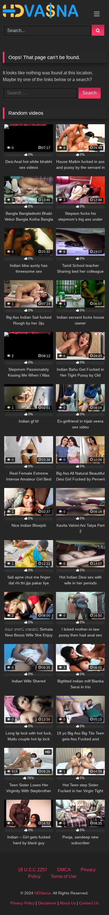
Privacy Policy (22, 903)
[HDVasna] (45, 11)
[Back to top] (92, 898)
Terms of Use (64, 876)
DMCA (64, 869)
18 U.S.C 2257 (32, 869)
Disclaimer (47, 903)
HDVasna (42, 893)
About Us (68, 903)
